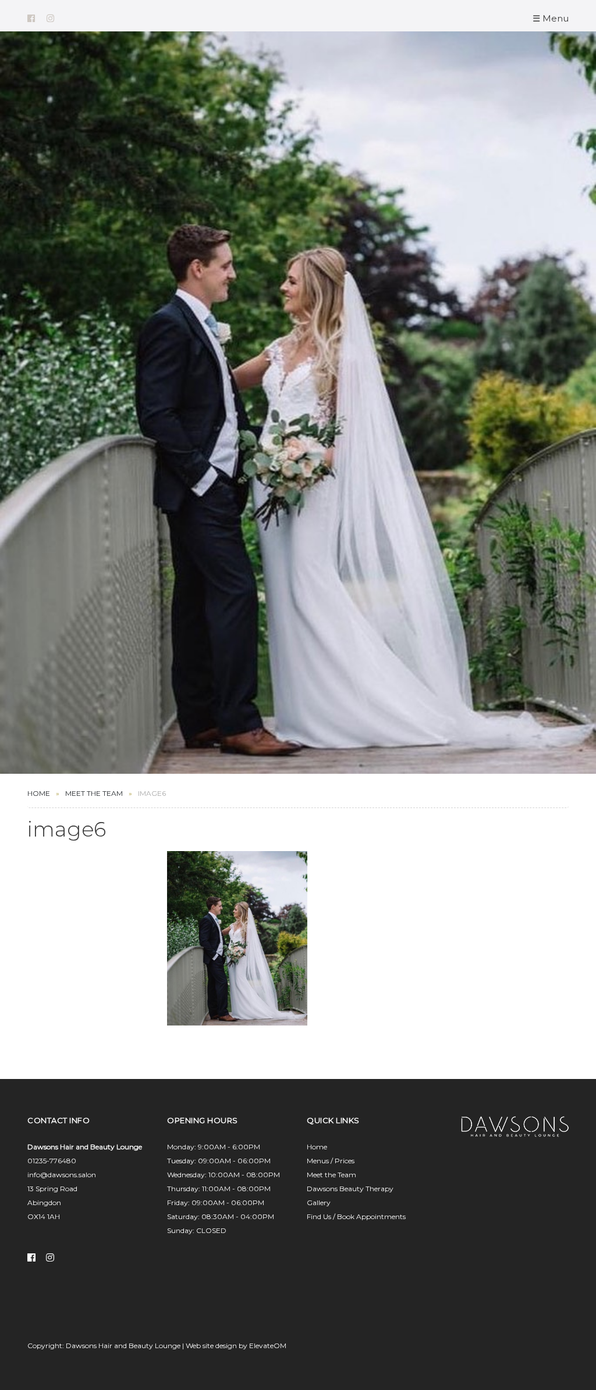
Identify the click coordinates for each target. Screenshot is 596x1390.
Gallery (319, 1202)
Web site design (211, 1345)
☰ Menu (551, 18)
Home (38, 793)
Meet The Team (94, 793)
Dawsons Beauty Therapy (350, 1188)
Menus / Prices (330, 1160)
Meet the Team (331, 1174)
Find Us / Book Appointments (356, 1216)
